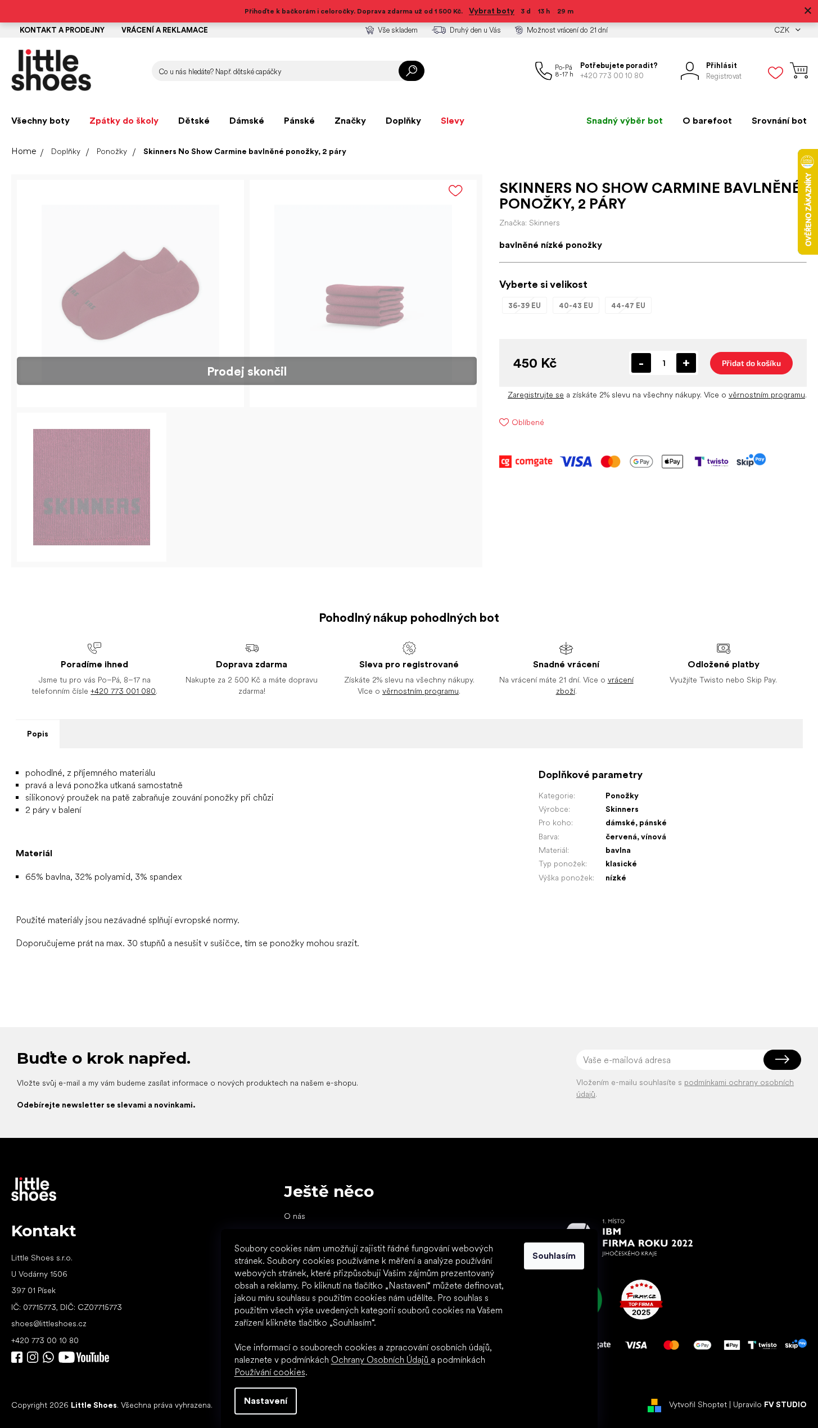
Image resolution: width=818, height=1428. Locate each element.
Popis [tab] (37, 733)
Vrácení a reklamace (164, 30)
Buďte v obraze (16, 1357)
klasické (621, 863)
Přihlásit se (782, 1060)
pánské (653, 822)
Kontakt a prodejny (62, 30)
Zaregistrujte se (536, 394)
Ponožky (622, 795)
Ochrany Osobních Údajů (381, 1359)
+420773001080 (50, 1357)
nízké (615, 877)
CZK (782, 30)
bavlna (618, 850)
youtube (83, 1357)
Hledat (411, 71)
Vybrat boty (491, 10)
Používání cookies (269, 1372)
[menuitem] (40, 121)
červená (621, 836)
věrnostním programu (767, 394)
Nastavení (265, 1400)
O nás (294, 1216)
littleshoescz (32, 1357)
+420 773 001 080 (123, 690)
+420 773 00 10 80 (45, 1340)
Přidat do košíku (751, 363)
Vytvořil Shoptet (698, 1404)
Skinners (622, 809)
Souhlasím (554, 1255)
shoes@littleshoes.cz (49, 1323)
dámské (620, 822)
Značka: (529, 222)
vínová (653, 836)
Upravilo (770, 1404)
